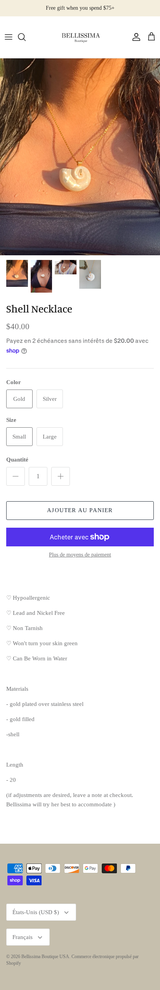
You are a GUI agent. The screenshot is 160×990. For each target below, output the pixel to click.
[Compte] (134, 37)
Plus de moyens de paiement (80, 555)
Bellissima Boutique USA (45, 956)
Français (22, 937)
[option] (80, 157)
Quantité (17, 459)
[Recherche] (25, 37)
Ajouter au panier (80, 510)
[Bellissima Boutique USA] (80, 37)
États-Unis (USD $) (35, 912)
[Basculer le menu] (8, 37)
